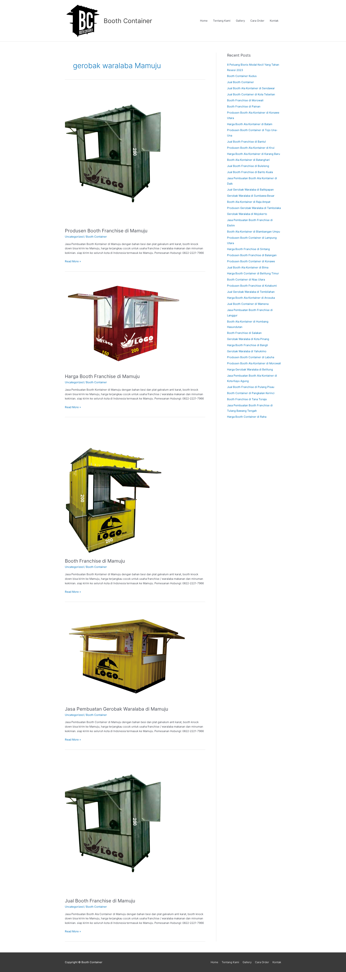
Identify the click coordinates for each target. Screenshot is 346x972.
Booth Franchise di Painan (243, 106)
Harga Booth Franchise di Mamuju (102, 376)
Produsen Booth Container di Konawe (251, 261)
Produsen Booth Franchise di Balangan (252, 255)
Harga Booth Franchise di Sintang (248, 249)
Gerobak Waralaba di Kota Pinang (248, 339)
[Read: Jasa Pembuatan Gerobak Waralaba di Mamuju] (127, 655)
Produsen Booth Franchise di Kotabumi (252, 285)
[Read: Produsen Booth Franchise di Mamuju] (116, 154)
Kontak (274, 20)
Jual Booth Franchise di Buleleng (248, 166)
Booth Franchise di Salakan (244, 333)
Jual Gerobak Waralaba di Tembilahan (251, 291)
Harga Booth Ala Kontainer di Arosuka (251, 297)
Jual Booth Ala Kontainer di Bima (247, 267)
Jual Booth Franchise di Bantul (246, 141)
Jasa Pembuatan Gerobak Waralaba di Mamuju (116, 709)
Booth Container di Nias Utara (246, 279)
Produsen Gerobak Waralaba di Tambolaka (254, 208)
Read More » (73, 261)
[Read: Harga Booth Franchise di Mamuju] (124, 323)
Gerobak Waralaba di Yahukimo (246, 351)
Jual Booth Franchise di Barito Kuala (250, 172)
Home (204, 20)
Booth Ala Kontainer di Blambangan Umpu (253, 231)
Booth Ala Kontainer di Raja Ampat (248, 202)
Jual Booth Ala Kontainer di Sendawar (251, 88)
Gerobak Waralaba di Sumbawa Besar (250, 195)
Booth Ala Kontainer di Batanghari (248, 160)
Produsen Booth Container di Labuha (250, 357)
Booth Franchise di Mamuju (95, 561)
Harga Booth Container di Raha (246, 416)
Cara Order (257, 20)
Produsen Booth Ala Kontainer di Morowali (254, 363)
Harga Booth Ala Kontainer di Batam (249, 124)
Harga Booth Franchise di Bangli (247, 345)
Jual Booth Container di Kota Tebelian (251, 94)
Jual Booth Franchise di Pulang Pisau (250, 387)
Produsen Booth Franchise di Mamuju (106, 230)
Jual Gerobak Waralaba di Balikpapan (250, 189)
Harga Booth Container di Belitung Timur (253, 273)
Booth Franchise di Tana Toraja (247, 399)
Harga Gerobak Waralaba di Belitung (250, 369)
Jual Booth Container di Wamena (248, 304)
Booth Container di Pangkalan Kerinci (250, 393)
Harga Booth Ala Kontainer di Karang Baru (253, 154)
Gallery (240, 20)
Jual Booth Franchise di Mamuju (100, 900)
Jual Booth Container (240, 82)
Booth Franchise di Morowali (245, 100)
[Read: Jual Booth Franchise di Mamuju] (116, 825)
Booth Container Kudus (242, 76)
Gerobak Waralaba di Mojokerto (247, 214)
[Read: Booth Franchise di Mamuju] (113, 489)
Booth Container (128, 21)
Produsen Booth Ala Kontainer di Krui (250, 147)
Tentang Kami (221, 20)
